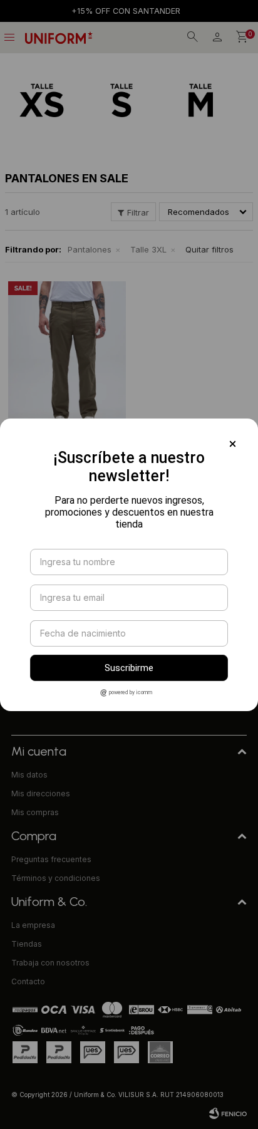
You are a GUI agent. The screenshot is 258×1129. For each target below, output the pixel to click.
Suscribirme (129, 668)
